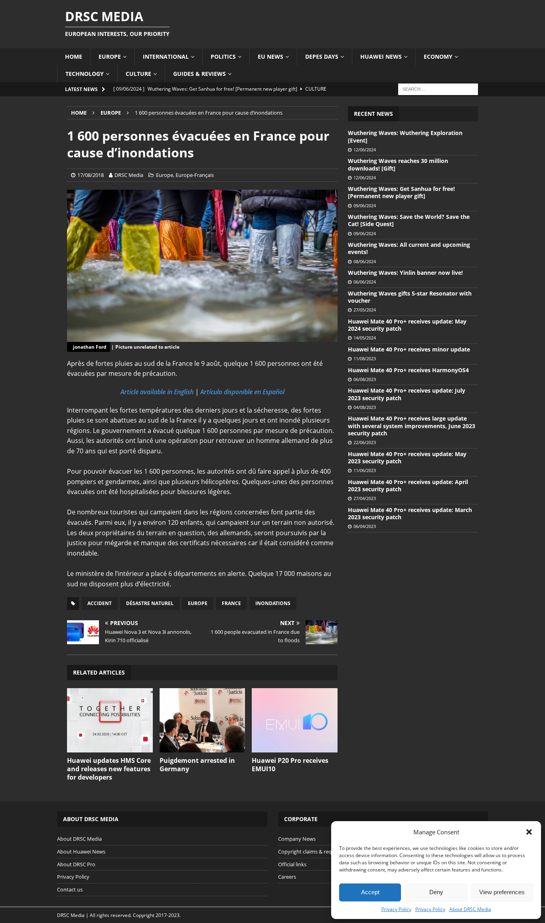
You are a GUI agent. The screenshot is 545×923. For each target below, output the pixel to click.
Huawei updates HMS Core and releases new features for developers (109, 769)
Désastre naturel (150, 603)
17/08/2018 (90, 175)
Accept (370, 892)
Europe (110, 56)
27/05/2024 (364, 310)
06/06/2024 (364, 282)
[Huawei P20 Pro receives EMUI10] (295, 720)
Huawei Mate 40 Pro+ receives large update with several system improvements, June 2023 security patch (411, 426)
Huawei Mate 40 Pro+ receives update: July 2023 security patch (406, 394)
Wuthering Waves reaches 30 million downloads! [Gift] (398, 164)
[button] (529, 832)
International (166, 56)
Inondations (272, 603)
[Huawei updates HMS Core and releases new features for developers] (110, 720)
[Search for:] (438, 88)
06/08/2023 (364, 379)
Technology (84, 73)
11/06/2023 (364, 470)
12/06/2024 (364, 150)
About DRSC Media (470, 909)
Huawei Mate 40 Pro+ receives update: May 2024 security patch (407, 325)
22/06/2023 (364, 442)
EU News (270, 56)
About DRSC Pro (76, 864)
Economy (438, 56)
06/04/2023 (364, 526)
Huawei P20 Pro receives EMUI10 (290, 764)
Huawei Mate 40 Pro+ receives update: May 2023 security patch (407, 457)
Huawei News (381, 56)
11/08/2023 (364, 358)
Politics (223, 56)
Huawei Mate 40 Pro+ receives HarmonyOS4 (408, 370)
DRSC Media (129, 175)
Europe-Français (195, 175)
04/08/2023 (364, 407)
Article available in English (157, 391)
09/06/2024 (364, 205)
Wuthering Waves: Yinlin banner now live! (405, 272)
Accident (99, 603)
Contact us (70, 889)
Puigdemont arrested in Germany (197, 764)
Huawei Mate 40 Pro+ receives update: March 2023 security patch (410, 513)
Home (73, 56)
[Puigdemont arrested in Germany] (202, 720)
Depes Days (321, 56)
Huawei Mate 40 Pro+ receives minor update (409, 349)
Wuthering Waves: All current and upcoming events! (409, 248)
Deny (436, 892)
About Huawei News (81, 851)
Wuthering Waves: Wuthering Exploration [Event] (405, 136)
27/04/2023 (364, 498)
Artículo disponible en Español (242, 391)
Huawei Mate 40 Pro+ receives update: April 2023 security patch (408, 485)
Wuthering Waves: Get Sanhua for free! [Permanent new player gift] (401, 192)
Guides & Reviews (199, 73)
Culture (138, 73)
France (231, 603)
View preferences (502, 892)
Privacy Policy (396, 909)
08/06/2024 (364, 261)
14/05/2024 (364, 338)
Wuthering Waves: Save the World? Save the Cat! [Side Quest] (409, 220)
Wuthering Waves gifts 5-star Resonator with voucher (410, 297)
